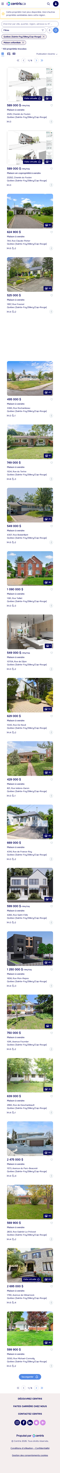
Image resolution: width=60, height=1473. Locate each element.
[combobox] (30, 24)
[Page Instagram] (17, 1422)
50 (49, 709)
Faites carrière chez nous (30, 1406)
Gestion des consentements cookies (30, 1455)
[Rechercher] (48, 3)
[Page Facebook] (23, 1422)
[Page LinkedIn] (30, 1422)
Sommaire (14, 53)
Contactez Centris (30, 1413)
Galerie (2, 53)
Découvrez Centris (30, 1398)
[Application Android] (43, 1422)
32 (50, 772)
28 (49, 1089)
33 (50, 288)
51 (50, 225)
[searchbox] (28, 24)
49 (49, 835)
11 (50, 98)
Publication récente (45, 54)
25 (49, 519)
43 (49, 392)
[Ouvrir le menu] (2, 4)
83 (49, 1279)
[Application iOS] (36, 1422)
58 (49, 1152)
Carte (8, 53)
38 (49, 582)
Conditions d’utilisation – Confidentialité (30, 1448)
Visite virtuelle (30, 98)
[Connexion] (56, 4)
